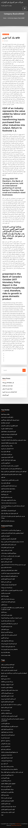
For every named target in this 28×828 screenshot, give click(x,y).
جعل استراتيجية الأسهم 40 (6, 626)
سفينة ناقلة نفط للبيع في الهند (7, 640)
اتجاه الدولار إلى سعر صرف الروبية (9, 392)
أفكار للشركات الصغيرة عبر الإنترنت (8, 539)
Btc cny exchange (5, 710)
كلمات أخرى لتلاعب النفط (6, 550)
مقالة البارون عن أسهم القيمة (7, 792)
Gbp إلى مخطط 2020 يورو (8, 382)
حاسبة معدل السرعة (5, 738)
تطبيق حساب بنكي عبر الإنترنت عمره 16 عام (10, 556)
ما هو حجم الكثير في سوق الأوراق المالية (9, 726)
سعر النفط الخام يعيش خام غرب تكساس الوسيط (11, 468)
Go (24, 370)
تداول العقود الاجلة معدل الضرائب (8, 601)
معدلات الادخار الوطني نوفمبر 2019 (8, 500)
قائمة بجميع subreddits (6, 567)
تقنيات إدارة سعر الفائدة (7, 385)
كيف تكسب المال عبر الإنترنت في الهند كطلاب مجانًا (12, 772)
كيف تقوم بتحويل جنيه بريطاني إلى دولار (9, 513)
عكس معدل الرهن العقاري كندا (7, 547)
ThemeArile (13, 825)
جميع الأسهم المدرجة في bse (7, 775)
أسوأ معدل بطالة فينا (5, 423)
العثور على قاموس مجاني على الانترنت (9, 716)
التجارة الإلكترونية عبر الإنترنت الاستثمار (9, 425)
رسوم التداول (4, 612)
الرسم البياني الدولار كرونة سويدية (8, 699)
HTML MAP (19, 825)
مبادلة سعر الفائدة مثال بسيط (7, 766)
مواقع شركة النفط (5, 596)
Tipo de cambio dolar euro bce (8, 503)
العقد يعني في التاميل (5, 593)
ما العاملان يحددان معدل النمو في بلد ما (9, 649)
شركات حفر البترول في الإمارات (12, 2)
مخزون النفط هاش (5, 629)
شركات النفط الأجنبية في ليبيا (7, 789)
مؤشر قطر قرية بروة (5, 652)
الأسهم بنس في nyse (5, 746)
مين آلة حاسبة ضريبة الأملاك (7, 681)
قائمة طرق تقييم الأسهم (6, 491)
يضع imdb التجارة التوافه (6, 559)
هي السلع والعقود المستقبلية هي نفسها (9, 576)
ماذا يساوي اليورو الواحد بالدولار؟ (8, 646)
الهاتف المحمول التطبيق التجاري (8, 579)
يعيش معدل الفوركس (5, 743)
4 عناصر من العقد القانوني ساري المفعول (10, 480)
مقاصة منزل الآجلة (5, 795)
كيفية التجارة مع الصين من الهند (7, 664)
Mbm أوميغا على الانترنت (6, 798)
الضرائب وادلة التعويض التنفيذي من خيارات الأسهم (11, 590)
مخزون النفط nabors (5, 679)
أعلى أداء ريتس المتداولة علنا (7, 667)
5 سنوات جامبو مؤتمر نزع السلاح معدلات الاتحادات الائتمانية (13, 440)
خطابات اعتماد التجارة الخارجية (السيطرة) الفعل (11, 474)
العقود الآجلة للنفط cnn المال (7, 696)
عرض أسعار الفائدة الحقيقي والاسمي (9, 486)
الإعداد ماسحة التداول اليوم (7, 758)
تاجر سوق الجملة (4, 494)
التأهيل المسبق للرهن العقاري (7, 801)
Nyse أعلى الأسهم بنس (6, 786)
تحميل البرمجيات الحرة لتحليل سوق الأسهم (10, 420)
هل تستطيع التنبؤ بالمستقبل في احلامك (9, 752)
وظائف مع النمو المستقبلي (6, 445)
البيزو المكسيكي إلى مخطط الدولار (8, 431)
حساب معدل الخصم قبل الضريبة (8, 620)
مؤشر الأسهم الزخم (5, 778)
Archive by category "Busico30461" (16, 18)
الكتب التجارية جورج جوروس (7, 457)
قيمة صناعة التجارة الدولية (6, 497)
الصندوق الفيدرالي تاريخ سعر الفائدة (8, 584)
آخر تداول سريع (4, 763)
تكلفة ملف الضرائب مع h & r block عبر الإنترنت (11, 704)
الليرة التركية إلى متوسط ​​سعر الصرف (9, 434)
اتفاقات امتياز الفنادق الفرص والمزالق (9, 570)
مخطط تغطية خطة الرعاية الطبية (8, 488)
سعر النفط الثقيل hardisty (7, 732)
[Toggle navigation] (25, 8)
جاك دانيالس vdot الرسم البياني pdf (9, 635)
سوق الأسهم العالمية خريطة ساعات (8, 553)
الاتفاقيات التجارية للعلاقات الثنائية (8, 783)
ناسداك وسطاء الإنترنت (6, 780)
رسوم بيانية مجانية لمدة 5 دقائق (8, 521)
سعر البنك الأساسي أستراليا (7, 632)
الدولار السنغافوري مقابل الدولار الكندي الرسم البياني (12, 533)
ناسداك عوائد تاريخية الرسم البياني (8, 806)
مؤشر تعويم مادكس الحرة (6, 615)
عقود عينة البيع (4, 676)
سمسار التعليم (4, 604)
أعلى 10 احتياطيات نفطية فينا (7, 684)
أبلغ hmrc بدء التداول (5, 740)
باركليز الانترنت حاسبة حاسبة (7, 417)
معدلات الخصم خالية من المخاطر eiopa (9, 690)
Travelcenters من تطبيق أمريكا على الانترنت (11, 530)
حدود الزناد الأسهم (5, 638)
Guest (6, 41)
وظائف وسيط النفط (5, 414)
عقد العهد (3, 477)
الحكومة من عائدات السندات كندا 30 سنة (9, 466)
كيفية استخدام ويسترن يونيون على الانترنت (10, 573)
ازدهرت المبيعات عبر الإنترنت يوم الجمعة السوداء (11, 618)
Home (4, 18)
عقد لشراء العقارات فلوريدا (7, 428)
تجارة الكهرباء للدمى (5, 723)
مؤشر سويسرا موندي (5, 655)
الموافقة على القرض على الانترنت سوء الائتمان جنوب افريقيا (14, 673)
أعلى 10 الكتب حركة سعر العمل (8, 812)
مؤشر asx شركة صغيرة (7, 389)
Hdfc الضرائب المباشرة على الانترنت (9, 670)
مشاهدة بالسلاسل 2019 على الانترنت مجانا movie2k (12, 541)
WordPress (17, 823)
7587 (2, 815)
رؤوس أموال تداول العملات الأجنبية (8, 460)
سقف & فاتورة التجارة (6, 803)
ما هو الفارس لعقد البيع (6, 749)
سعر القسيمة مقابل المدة (6, 454)
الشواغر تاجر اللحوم (5, 536)
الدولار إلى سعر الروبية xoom (7, 448)
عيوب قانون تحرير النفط (6, 581)
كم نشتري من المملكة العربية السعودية (9, 623)
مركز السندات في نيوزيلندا (6, 437)
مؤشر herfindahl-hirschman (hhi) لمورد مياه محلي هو (13, 564)
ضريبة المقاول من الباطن (6, 713)
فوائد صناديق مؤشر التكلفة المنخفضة (9, 443)
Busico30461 (6, 34)
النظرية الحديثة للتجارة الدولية (7, 701)
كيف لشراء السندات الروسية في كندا (9, 643)
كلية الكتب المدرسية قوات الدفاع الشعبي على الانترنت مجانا (13, 471)
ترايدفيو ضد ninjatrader (6, 755)
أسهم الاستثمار (5, 395)
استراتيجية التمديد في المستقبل (8, 735)
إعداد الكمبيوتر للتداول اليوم (7, 729)
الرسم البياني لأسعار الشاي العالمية (8, 544)
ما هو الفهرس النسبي (5, 463)
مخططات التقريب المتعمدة (7, 687)
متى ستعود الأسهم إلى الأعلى (7, 693)
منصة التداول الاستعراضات (6, 760)
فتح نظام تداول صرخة (5, 451)
